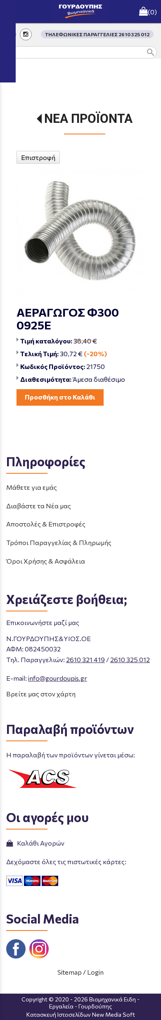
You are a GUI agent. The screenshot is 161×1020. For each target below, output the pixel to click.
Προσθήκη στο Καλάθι (60, 397)
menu (12, 11)
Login (95, 972)
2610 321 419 (85, 659)
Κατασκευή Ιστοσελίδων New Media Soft (80, 1014)
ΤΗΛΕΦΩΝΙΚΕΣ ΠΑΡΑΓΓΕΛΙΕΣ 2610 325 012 (97, 34)
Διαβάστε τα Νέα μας (38, 506)
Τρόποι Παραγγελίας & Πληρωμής (58, 542)
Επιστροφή (38, 157)
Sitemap (69, 972)
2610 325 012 (130, 659)
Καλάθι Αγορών (39, 843)
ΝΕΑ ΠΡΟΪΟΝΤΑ (88, 118)
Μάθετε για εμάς (31, 487)
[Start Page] (80, 11)
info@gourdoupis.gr (57, 678)
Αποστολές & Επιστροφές (45, 524)
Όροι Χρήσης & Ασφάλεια (45, 561)
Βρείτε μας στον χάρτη (41, 694)
